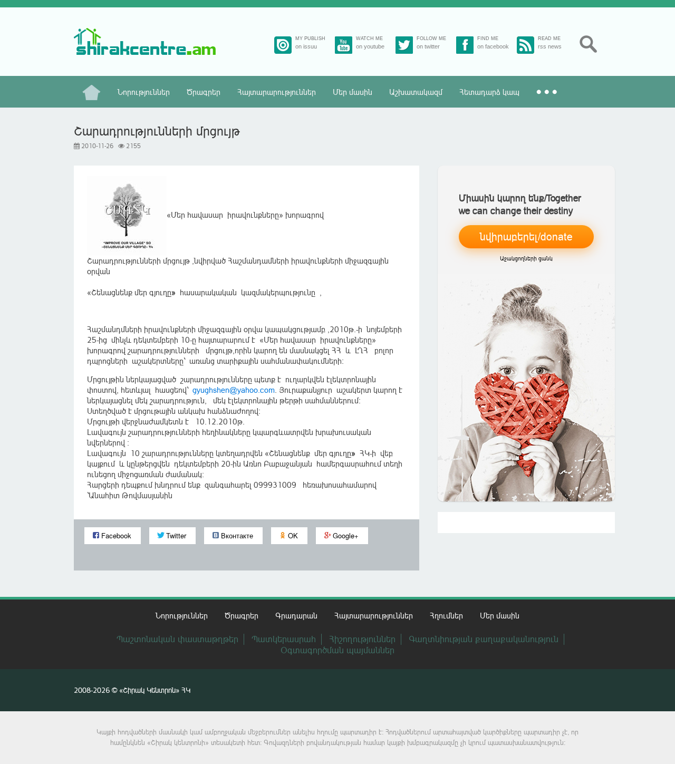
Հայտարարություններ (276, 92)
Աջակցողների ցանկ (526, 258)
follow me (431, 38)
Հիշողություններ (362, 639)
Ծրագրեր (203, 92)
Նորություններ (144, 92)
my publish (310, 38)
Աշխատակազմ (415, 92)
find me (487, 38)
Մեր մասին (352, 92)
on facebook (493, 46)
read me (549, 38)
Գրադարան (296, 615)
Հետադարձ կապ (489, 92)
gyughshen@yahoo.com (233, 389)
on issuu (306, 46)
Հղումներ (446, 615)
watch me (369, 38)
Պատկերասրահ (284, 639)
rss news (550, 46)
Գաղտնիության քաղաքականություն (483, 639)
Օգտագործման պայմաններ (337, 650)
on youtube (370, 46)
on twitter (428, 46)
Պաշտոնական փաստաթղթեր (177, 639)
